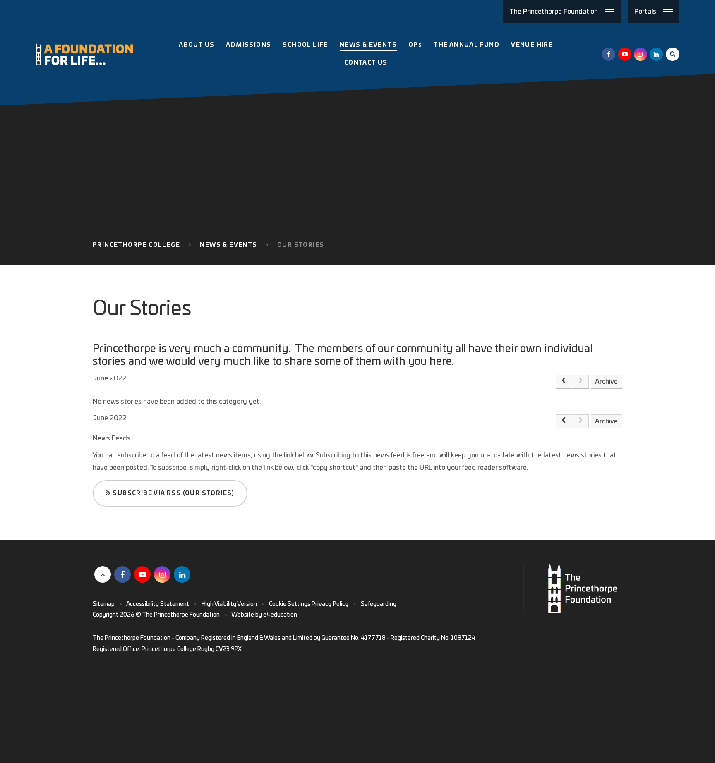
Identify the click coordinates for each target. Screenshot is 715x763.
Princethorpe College (136, 245)
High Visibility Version (229, 604)
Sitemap (104, 604)
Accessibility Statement (157, 604)
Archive (606, 381)
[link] (580, 382)
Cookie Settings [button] (289, 604)
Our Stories (300, 245)
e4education (280, 615)
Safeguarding (378, 604)
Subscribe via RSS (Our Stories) (173, 493)
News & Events (228, 245)
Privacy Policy (330, 604)
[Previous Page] (564, 382)
